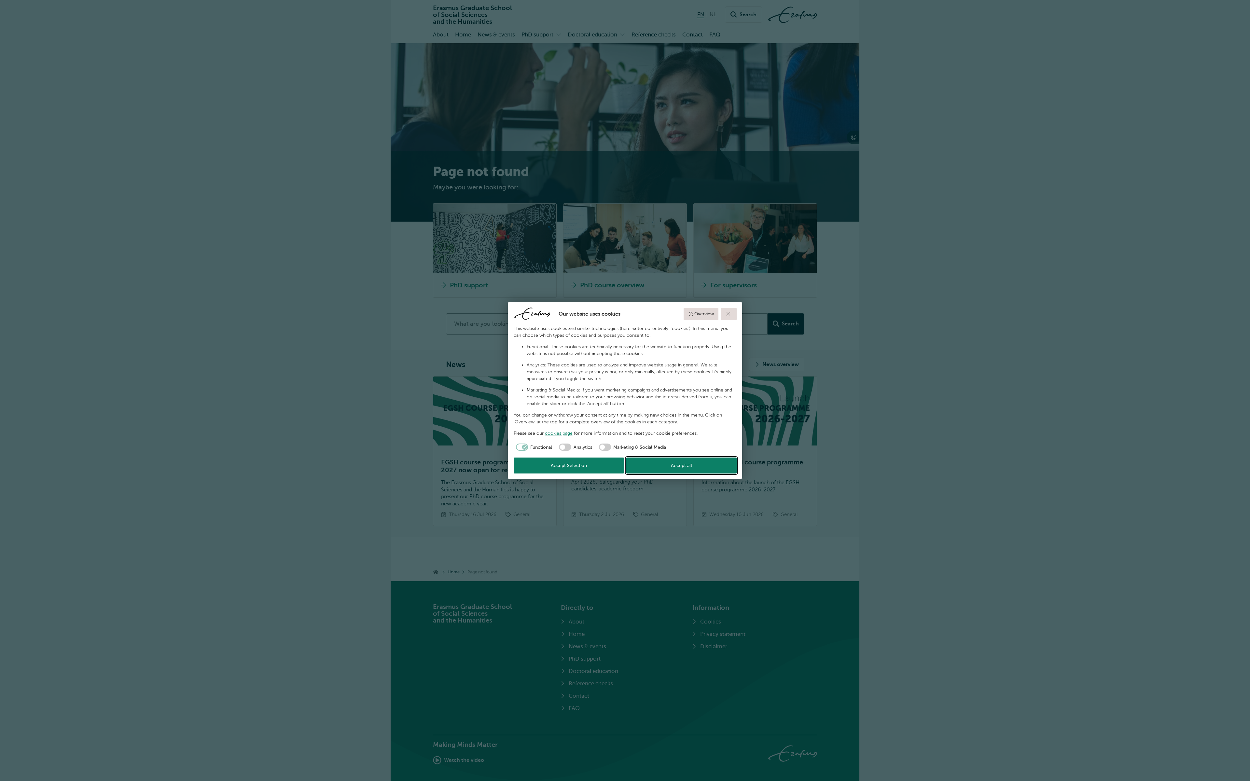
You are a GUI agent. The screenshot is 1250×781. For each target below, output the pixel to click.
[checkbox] (533, 447)
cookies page (559, 433)
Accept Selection (569, 465)
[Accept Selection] (729, 314)
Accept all (681, 465)
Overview (704, 313)
